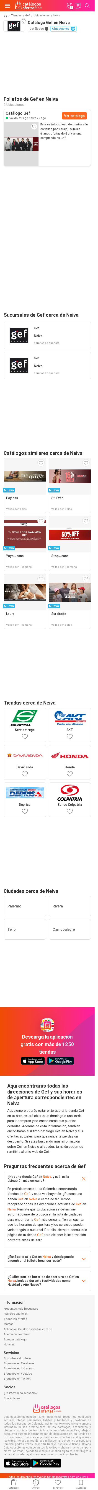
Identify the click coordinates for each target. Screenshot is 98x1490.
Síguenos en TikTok (17, 1378)
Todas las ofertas (15, 1319)
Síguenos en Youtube (18, 1373)
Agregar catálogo (15, 1339)
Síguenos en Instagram (19, 1368)
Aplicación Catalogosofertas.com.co (28, 1329)
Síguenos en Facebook (19, 1363)
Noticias (9, 1344)
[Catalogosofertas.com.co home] (28, 5)
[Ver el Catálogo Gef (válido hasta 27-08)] (21, 144)
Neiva (47, 1177)
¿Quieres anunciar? (16, 1313)
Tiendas (16, 15)
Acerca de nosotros (17, 1334)
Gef (27, 15)
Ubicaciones (42, 15)
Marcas (8, 1324)
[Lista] (78, 5)
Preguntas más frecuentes (21, 1308)
